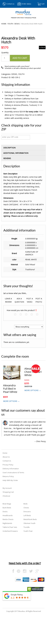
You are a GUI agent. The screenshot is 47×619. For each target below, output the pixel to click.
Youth (10, 24)
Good (33, 314)
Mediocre (22, 314)
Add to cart (20, 58)
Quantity (4, 52)
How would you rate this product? (22, 310)
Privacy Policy (8, 465)
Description (9, 147)
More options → (11, 401)
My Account (7, 488)
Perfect (38, 314)
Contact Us (7, 461)
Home (3, 24)
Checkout (6, 496)
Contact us (10, 4)
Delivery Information (11, 468)
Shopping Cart (8, 492)
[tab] (23, 147)
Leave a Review (8, 300)
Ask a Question (19, 300)
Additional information (15, 153)
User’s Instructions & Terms (13, 472)
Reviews (7, 158)
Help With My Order (10, 480)
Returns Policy (8, 476)
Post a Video (29, 300)
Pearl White (31, 259)
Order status (26, 4)
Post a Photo (39, 300)
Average (27, 314)
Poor (16, 314)
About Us (6, 457)
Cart (42, 4)
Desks (17, 24)
